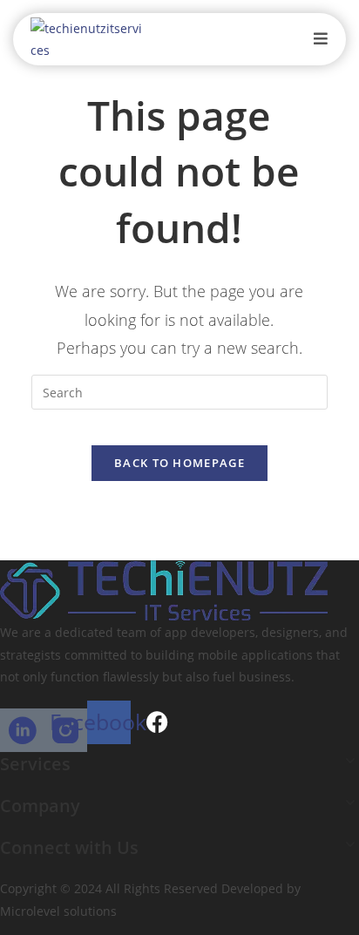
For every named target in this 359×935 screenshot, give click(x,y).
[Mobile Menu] (321, 39)
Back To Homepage (179, 463)
